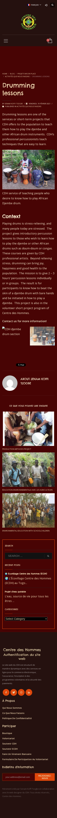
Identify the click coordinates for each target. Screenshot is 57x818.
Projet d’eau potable (15, 591)
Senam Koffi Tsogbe (14, 103)
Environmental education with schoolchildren (26, 530)
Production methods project (16, 449)
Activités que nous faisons (29, 106)
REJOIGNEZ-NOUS (44, 777)
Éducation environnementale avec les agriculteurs (27, 490)
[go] (48, 556)
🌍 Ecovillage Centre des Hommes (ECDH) (26, 573)
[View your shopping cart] (49, 41)
